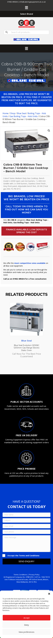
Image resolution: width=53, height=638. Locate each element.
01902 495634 (34, 206)
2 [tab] (20, 367)
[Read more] (40, 306)
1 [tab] (17, 367)
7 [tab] (33, 367)
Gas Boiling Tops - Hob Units (24, 116)
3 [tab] (22, 367)
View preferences (26, 632)
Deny (26, 625)
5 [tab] (27, 367)
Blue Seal (21, 113)
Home (5, 113)
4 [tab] (25, 367)
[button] (49, 593)
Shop (12, 113)
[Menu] (26, 7)
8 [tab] (35, 367)
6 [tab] (30, 367)
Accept (27, 617)
